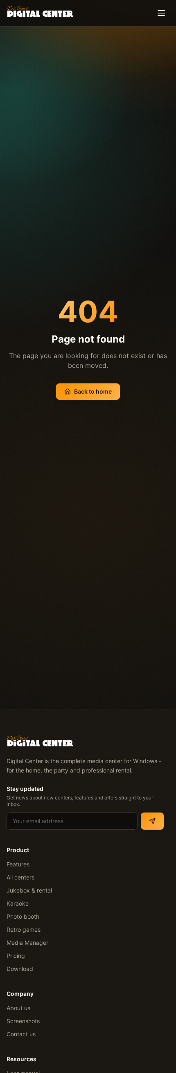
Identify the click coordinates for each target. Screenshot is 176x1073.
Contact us (21, 1034)
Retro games (24, 929)
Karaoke (18, 903)
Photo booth (23, 916)
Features (18, 864)
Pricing (16, 955)
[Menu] (161, 13)
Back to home (93, 391)
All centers (20, 877)
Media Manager (27, 942)
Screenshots (23, 1020)
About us (18, 1007)
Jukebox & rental (29, 890)
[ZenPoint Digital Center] (40, 10)
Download (20, 968)
